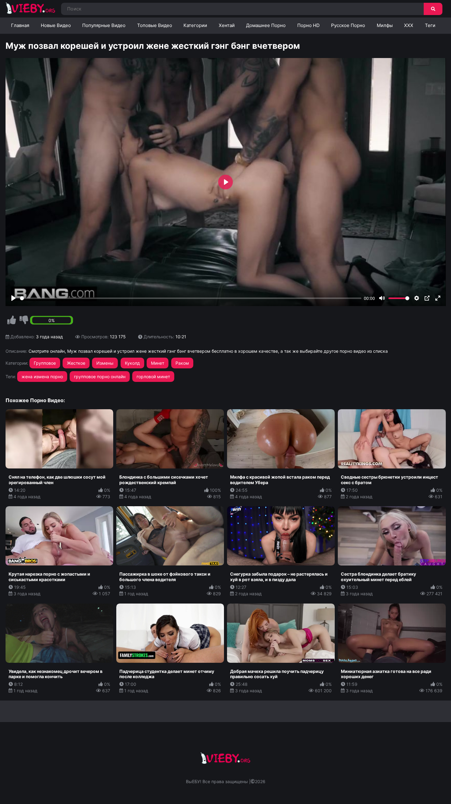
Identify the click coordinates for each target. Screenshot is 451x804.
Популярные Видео (103, 25)
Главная (20, 25)
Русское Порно (348, 25)
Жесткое (76, 363)
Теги (430, 25)
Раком (182, 363)
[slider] (191, 298)
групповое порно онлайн (99, 376)
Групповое (45, 363)
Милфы (385, 25)
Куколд (132, 363)
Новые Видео (56, 25)
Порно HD (308, 25)
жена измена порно (42, 376)
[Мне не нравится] (24, 320)
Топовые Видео (154, 25)
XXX (408, 25)
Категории (195, 25)
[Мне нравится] (12, 320)
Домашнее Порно (266, 25)
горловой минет (153, 376)
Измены (105, 363)
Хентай (227, 25)
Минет (157, 363)
